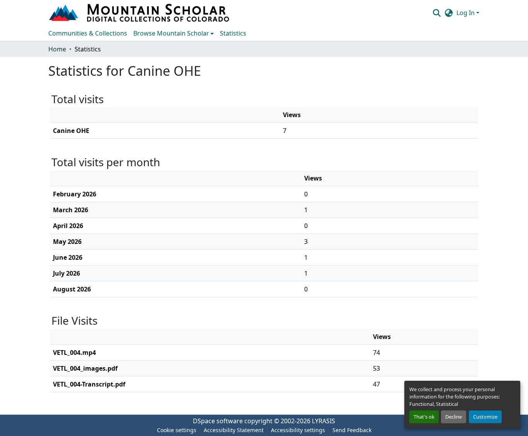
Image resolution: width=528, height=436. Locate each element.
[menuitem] (173, 33)
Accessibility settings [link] (298, 430)
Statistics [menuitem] (233, 33)
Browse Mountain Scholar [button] (171, 33)
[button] (140, 12)
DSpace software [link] (218, 421)
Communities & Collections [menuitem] (87, 33)
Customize (485, 416)
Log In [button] (466, 13)
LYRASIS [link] (323, 421)
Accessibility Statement (234, 430)
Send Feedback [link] (351, 430)
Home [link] (57, 49)
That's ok (424, 416)
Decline (453, 416)
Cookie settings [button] (176, 430)
